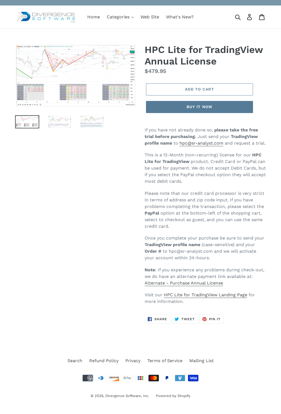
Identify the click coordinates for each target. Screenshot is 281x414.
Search (75, 360)
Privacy (132, 360)
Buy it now (199, 107)
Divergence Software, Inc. (127, 396)
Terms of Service (164, 360)
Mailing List (201, 360)
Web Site (149, 16)
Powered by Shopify (173, 396)
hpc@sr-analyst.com (201, 143)
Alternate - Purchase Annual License (184, 283)
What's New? (180, 16)
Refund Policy (104, 360)
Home (93, 16)
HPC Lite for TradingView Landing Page (205, 294)
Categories (119, 16)
